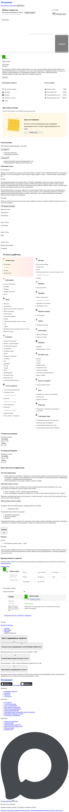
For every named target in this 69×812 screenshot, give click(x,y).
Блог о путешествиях (10, 705)
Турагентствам (8, 723)
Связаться (10, 625)
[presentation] (14, 590)
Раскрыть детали (35, 599)
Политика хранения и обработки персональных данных (18, 810)
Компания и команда (10, 691)
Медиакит (4, 625)
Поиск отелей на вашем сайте (13, 726)
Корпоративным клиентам (12, 724)
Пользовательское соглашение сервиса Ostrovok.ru (19, 712)
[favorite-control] (54, 14)
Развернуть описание (9, 206)
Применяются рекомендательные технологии (49, 810)
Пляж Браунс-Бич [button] (9, 154)
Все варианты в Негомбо (8, 5)
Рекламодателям (9, 728)
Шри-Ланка (8, 630)
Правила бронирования (11, 710)
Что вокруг (4, 149)
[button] (14, 35)
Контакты (7, 693)
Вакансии (7, 694)
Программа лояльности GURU (13, 713)
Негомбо (7, 631)
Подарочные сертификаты (12, 715)
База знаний (8, 702)
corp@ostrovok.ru (6, 563)
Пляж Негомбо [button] (8, 153)
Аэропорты (4, 158)
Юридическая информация (12, 709)
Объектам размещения (11, 721)
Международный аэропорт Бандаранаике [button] (17, 161)
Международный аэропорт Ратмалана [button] (15, 163)
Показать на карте (30, 12)
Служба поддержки (10, 704)
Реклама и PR (8, 729)
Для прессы (7, 696)
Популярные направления (12, 707)
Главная (6, 628)
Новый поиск (20, 5)
